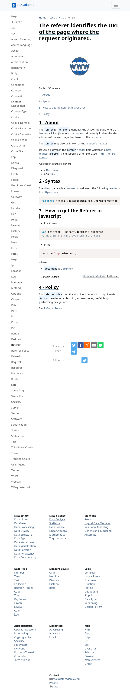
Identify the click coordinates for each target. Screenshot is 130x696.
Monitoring (21, 633)
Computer (20, 656)
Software (16, 419)
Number (19, 572)
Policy (45, 114)
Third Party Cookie (22, 447)
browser (71, 188)
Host (14, 242)
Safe (13, 385)
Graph (18, 603)
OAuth (88, 663)
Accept (15, 50)
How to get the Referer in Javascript (63, 107)
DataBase (20, 523)
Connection (18, 96)
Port (13, 310)
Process (89, 519)
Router (15, 379)
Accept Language (21, 45)
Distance (54, 584)
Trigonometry (57, 538)
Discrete (54, 580)
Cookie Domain (20, 123)
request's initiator (96, 143)
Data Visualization (25, 546)
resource (96, 137)
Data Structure (23, 534)
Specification (19, 424)
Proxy (14, 322)
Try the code (113, 276)
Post (14, 316)
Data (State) (21, 519)
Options (16, 293)
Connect (16, 90)
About (46, 94)
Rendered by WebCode (94, 276)
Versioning (91, 603)
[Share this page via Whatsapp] (101, 345)
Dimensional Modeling (98, 531)
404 (13, 33)
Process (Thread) (24, 652)
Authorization (19, 62)
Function (89, 584)
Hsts (14, 248)
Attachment (18, 56)
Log (13, 276)
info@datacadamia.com (66, 679)
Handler (16, 208)
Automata (90, 534)
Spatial (18, 607)
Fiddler (15, 179)
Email (52, 637)
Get (13, 202)
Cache (18, 22)
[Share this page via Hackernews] (87, 345)
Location (16, 271)
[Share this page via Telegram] (74, 351)
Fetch (14, 174)
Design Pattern (93, 607)
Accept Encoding (21, 39)
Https (14, 259)
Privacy (53, 682)
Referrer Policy (20, 350)
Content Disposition (18, 103)
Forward (16, 191)
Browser (89, 656)
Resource (17, 367)
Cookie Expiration (21, 128)
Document (52, 170)
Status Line (17, 436)
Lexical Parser (92, 576)
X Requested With (21, 487)
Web (52, 17)
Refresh (16, 356)
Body (14, 73)
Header (15, 225)
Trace (14, 453)
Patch (14, 305)
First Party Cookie (21, 185)
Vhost (14, 476)
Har (13, 214)
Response (17, 373)
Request (16, 362)
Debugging (91, 591)
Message (16, 282)
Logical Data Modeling (97, 523)
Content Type (19, 111)
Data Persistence (24, 553)
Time (17, 576)
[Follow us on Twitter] (84, 360)
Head (14, 219)
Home (42, 17)
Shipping (89, 595)
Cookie (15, 117)
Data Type (20, 538)
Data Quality (21, 531)
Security (16, 402)
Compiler (89, 572)
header (81, 150)
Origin (15, 299)
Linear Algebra (58, 531)
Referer (15, 345)
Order (53, 572)
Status (15, 430)
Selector (89, 652)
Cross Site (17, 151)
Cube (17, 591)
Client (14, 79)
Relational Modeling (96, 527)
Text (16, 580)
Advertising (56, 629)
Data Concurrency (25, 557)
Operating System (25, 629)
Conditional (18, 85)
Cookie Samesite (21, 134)
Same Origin (18, 390)
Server (15, 407)
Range (15, 333)
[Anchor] (61, 122)
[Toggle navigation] (115, 5)
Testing (88, 588)
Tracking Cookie (20, 459)
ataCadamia (25, 5)
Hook (14, 236)
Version (15, 470)
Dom (87, 633)
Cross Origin (18, 145)
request (79, 133)
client (47, 188)
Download (114, 199)
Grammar (90, 580)
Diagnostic (17, 168)
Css (86, 644)
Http (14, 16)
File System (21, 644)
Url (86, 641)
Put (13, 328)
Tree (17, 595)
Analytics (54, 633)
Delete (15, 162)
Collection (20, 584)
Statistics (54, 523)
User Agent (18, 464)
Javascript (90, 648)
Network (19, 648)
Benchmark (18, 67)
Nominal (54, 576)
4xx (13, 28)
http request (51, 192)
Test (13, 441)
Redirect (16, 339)
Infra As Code (22, 660)
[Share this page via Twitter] (74, 345)
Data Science (57, 527)
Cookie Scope (19, 140)
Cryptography (22, 637)
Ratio (52, 588)
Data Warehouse (24, 542)
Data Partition (22, 550)
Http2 (14, 254)
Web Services (92, 660)
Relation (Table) (23, 588)
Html (87, 629)
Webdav (16, 481)
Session (15, 413)
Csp (13, 157)
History (15, 231)
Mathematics (57, 534)
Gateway (16, 197)
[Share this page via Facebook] (81, 345)
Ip (12, 265)
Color (17, 610)
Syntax (46, 101)
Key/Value (20, 599)
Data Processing (24, 527)
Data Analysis (57, 519)
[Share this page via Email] (94, 345)
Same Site (17, 396)
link (41, 133)
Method (16, 288)
